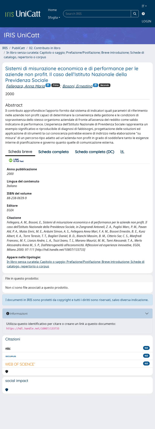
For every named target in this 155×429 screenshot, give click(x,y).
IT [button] (143, 6)
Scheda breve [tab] (20, 151)
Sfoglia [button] (53, 17)
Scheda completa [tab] (53, 151)
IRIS (5, 48)
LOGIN (146, 21)
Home (52, 10)
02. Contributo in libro (44, 48)
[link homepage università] (22, 13)
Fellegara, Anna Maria (25, 86)
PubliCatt (18, 48)
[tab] (122, 152)
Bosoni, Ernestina (77, 86)
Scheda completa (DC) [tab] (94, 151)
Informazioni (18, 313)
